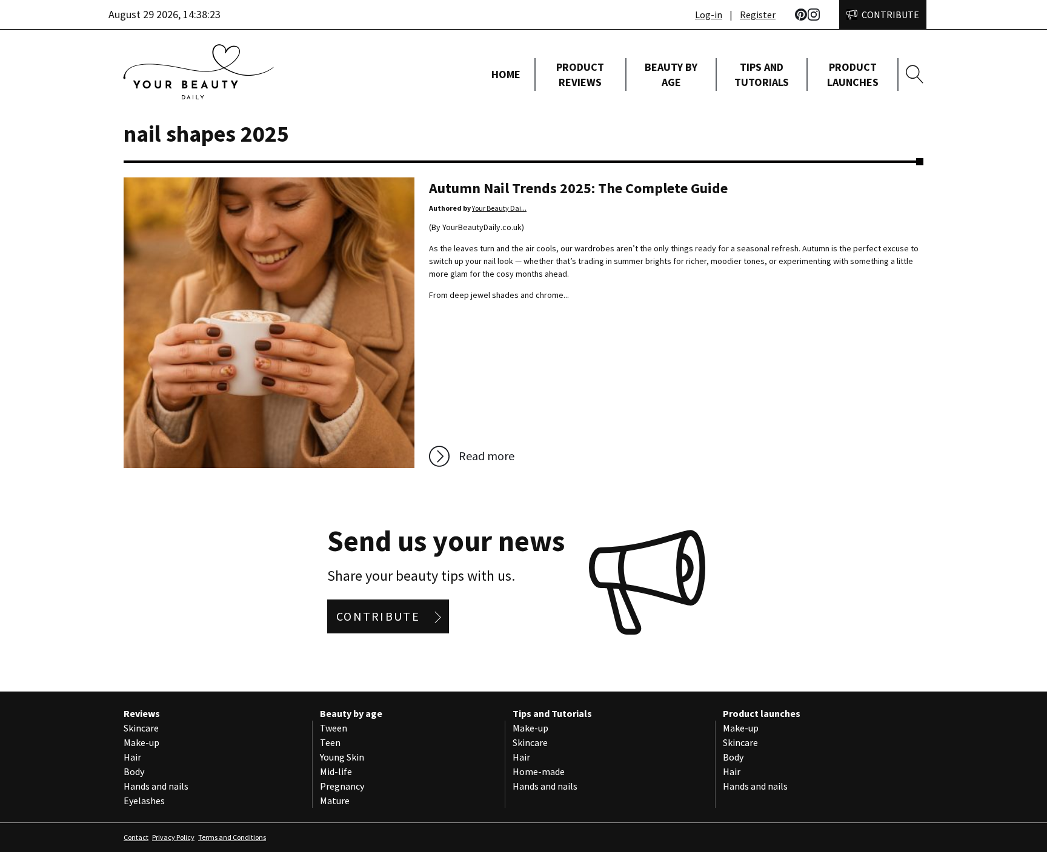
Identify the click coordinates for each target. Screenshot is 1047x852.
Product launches (853, 74)
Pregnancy (342, 786)
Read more (486, 455)
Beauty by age (671, 74)
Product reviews (580, 74)
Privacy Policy (173, 837)
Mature (335, 800)
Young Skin (342, 757)
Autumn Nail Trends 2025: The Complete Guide (578, 188)
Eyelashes (144, 800)
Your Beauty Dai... (499, 208)
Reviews (142, 713)
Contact (136, 837)
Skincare (141, 728)
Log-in (708, 14)
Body (134, 771)
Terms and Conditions (232, 837)
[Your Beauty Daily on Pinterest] (801, 14)
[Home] (268, 74)
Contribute (890, 14)
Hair (132, 757)
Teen (330, 742)
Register (758, 14)
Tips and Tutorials (761, 74)
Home (505, 74)
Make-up (141, 742)
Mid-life (336, 771)
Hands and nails (156, 786)
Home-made (539, 771)
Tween (333, 728)
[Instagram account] (814, 14)
